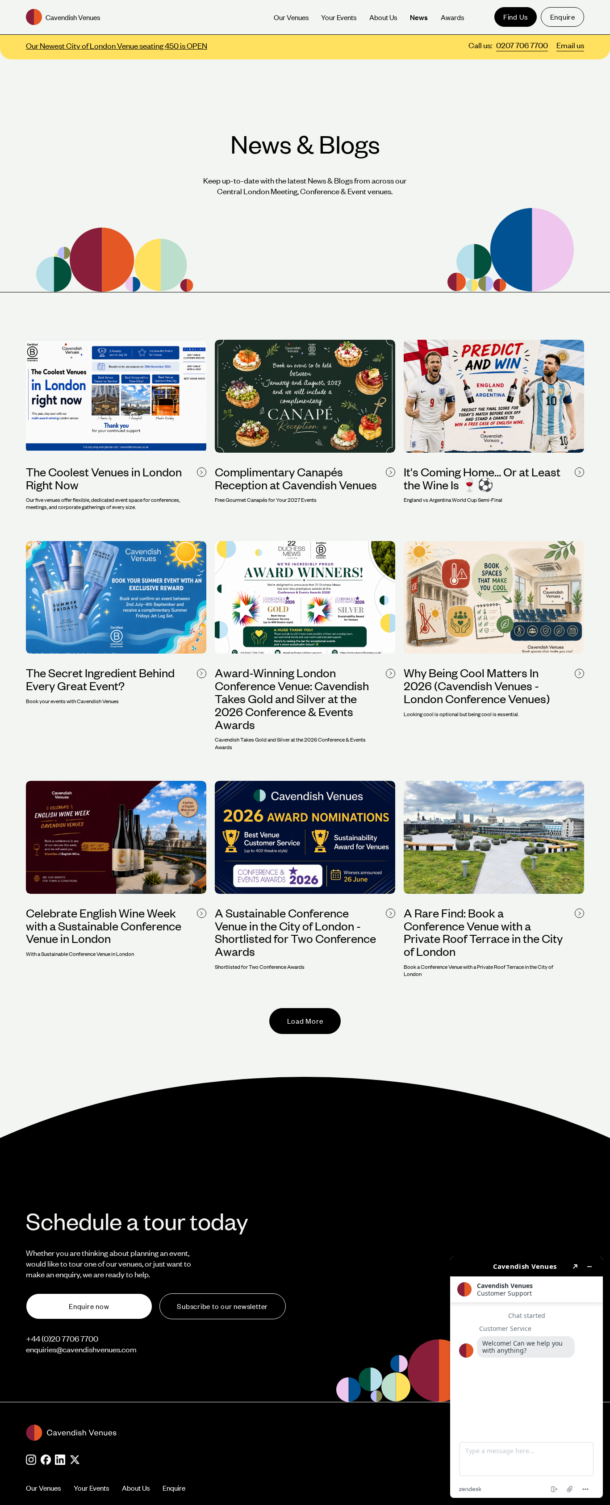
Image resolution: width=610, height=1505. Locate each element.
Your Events (91, 1488)
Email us (570, 45)
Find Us (515, 16)
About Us (136, 1488)
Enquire (562, 16)
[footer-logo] (252, 1433)
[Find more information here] (526, 1377)
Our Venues (43, 1488)
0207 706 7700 (522, 45)
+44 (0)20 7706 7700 (62, 1338)
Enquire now (89, 1306)
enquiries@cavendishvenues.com (81, 1349)
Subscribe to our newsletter (222, 1306)
